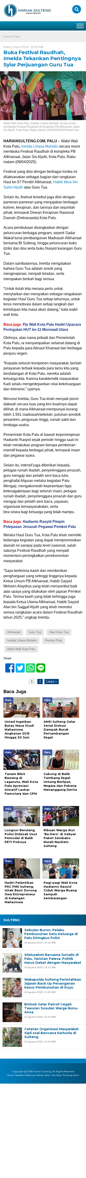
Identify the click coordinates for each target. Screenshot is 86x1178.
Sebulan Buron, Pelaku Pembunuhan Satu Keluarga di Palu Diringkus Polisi (51, 934)
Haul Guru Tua (59, 632)
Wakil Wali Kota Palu (21, 649)
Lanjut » (51, 681)
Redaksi (19, 1075)
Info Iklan (56, 1075)
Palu (17, 36)
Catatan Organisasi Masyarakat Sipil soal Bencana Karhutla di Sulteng (51, 1033)
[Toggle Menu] (80, 26)
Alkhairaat (13, 632)
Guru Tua (35, 632)
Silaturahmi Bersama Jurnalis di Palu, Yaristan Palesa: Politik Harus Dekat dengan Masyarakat (52, 958)
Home (10, 1075)
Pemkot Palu (53, 640)
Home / (8, 36)
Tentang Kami (71, 1075)
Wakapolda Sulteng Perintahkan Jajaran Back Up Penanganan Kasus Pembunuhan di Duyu (52, 983)
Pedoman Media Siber (37, 1075)
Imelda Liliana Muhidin (39, 146)
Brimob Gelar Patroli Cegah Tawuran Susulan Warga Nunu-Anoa (51, 1008)
